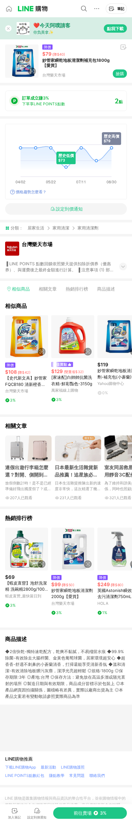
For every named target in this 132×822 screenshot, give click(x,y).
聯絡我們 (97, 775)
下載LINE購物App (20, 767)
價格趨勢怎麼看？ (31, 191)
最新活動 (48, 767)
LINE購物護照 (73, 767)
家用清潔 (61, 227)
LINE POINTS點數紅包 (24, 775)
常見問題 (77, 775)
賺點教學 (56, 775)
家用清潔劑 (88, 228)
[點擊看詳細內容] (26, 336)
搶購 (120, 73)
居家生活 (36, 227)
